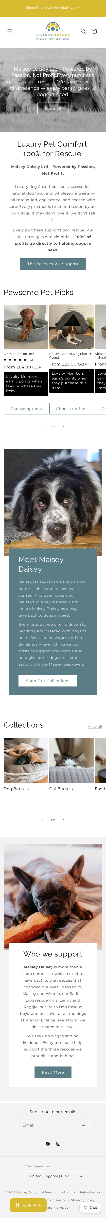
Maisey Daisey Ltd (30, 1192)
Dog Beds (14, 788)
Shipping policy (83, 1200)
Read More (53, 1072)
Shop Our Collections (47, 680)
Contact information (55, 1207)
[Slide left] (42, 427)
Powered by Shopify (60, 1192)
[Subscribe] (83, 1125)
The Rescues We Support (53, 263)
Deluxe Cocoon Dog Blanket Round (70, 356)
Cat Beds (58, 788)
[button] (9, 31)
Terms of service (54, 1200)
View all (95, 726)
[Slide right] (63, 427)
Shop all (53, 108)
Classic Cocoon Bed (19, 354)
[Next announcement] (96, 8)
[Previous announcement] (9, 8)
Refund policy (90, 1192)
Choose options (26, 408)
